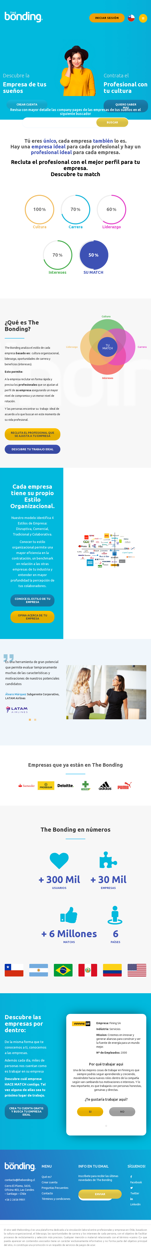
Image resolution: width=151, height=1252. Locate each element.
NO (122, 1111)
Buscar (112, 122)
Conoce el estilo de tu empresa (32, 600)
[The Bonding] (24, 16)
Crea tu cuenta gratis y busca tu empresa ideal (26, 1111)
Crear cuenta (27, 104)
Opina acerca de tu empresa (32, 617)
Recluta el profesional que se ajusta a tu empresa (32, 434)
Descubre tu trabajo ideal (32, 449)
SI (90, 1111)
